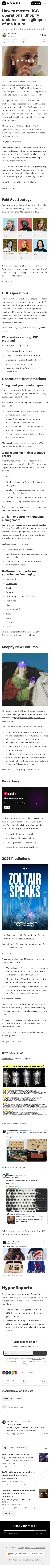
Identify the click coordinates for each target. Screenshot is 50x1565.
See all (7, 1513)
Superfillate (11, 583)
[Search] (45, 1447)
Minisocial (11, 579)
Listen (44, 35)
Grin (8, 613)
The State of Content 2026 (15, 1454)
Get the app (37, 1554)
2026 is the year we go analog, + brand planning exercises (18, 1473)
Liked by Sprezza (15, 1424)
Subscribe (36, 3)
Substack (13, 1560)
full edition (34, 769)
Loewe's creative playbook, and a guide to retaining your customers (18, 1493)
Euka (8, 605)
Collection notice (38, 1548)
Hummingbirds (13, 596)
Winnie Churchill (14, 1421)
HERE (9, 1313)
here (28, 173)
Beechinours (7, 1058)
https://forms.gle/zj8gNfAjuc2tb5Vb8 (19, 182)
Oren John (12, 34)
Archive (9, 626)
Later (8, 618)
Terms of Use (36, 1359)
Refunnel (10, 622)
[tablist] (12, 1398)
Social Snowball (13, 609)
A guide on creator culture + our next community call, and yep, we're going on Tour (19, 1459)
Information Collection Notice (26, 1361)
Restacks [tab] (17, 1399)
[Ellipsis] (47, 1421)
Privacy (21, 1548)
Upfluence (11, 600)
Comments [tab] (7, 1399)
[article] (25, 1460)
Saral (8, 588)
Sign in (45, 3)
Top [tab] (4, 1448)
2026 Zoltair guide (26, 938)
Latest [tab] (11, 1448)
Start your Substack (18, 1554)
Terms (27, 1548)
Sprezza (11, 1481)
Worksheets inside (9, 1478)
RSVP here (7, 281)
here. (19, 1041)
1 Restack (30, 1373)
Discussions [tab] (20, 1448)
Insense (9, 592)
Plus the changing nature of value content (16, 1500)
